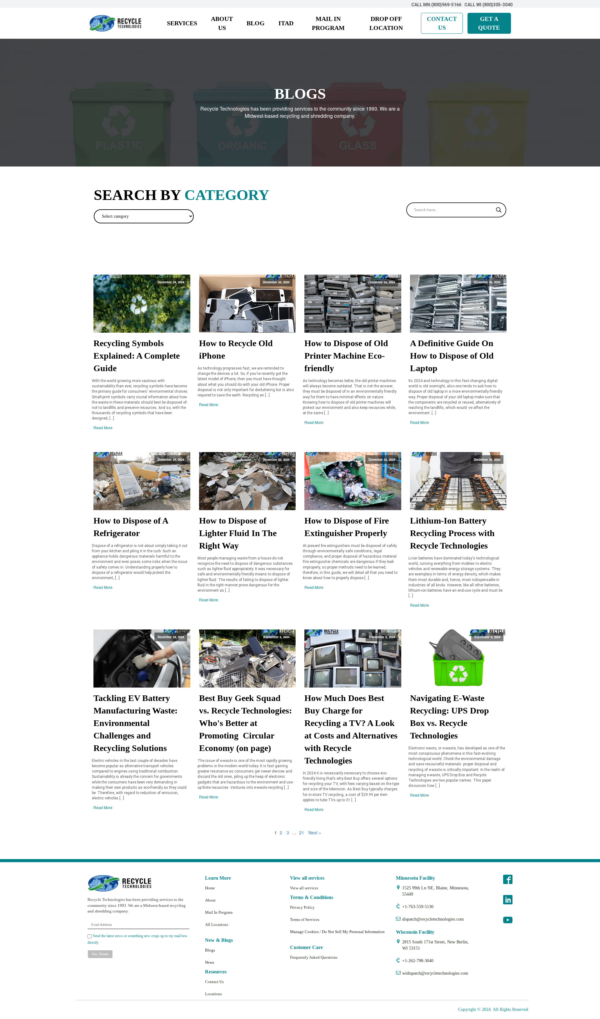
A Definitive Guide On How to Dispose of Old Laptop (452, 355)
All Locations (216, 924)
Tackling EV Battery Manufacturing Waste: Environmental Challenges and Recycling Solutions (135, 723)
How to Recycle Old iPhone (236, 349)
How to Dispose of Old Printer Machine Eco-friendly (346, 355)
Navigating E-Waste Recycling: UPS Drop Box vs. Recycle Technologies (449, 716)
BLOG (256, 23)
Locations (213, 994)
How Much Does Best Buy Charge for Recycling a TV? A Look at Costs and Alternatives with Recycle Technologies (351, 729)
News (209, 962)
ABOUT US (222, 23)
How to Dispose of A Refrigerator (130, 527)
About (210, 900)
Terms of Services (304, 919)
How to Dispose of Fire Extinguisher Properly (346, 527)
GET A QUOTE (489, 23)
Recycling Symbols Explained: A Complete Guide (136, 355)
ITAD (285, 23)
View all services (304, 888)
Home (210, 888)
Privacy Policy (302, 907)
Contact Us (214, 981)
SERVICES (182, 23)
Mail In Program (218, 912)
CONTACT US (442, 23)
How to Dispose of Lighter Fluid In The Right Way (238, 533)
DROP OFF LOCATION (386, 23)
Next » (314, 832)
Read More (102, 427)
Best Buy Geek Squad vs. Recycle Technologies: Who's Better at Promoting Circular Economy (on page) (245, 723)
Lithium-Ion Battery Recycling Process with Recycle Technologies (452, 533)
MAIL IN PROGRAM (328, 23)
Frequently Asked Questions (314, 957)
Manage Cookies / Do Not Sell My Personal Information (337, 931)
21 (301, 832)
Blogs (210, 950)
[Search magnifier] (498, 210)
